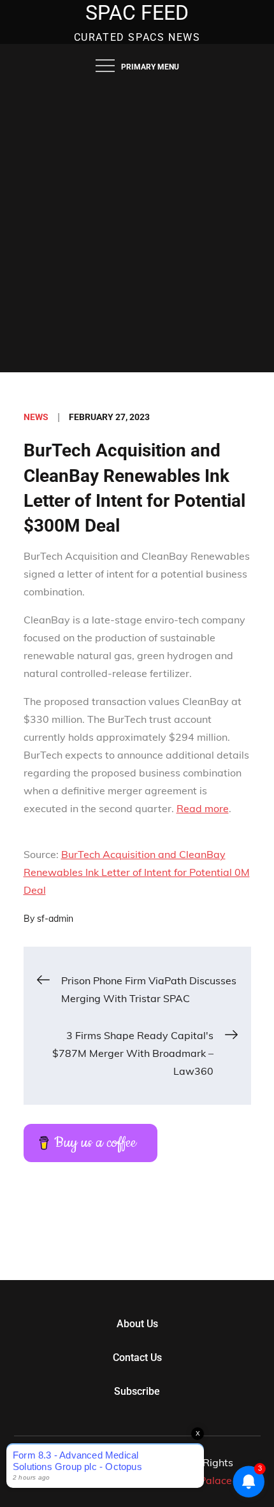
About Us (137, 1324)
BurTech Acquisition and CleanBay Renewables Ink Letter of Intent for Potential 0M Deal (137, 872)
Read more (203, 808)
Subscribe (137, 1391)
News (36, 417)
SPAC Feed (137, 13)
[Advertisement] (137, 229)
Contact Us (137, 1357)
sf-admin (55, 918)
